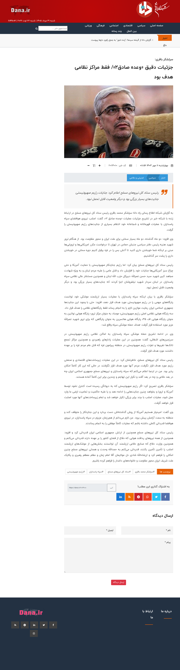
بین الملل (132, 31)
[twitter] (44, 624)
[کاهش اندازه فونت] (87, 165)
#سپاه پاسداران (96, 472)
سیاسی (141, 25)
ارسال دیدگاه (118, 582)
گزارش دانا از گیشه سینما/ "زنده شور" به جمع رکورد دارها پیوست (121, 40)
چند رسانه (117, 31)
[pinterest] (25, 624)
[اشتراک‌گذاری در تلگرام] (138, 497)
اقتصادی (128, 25)
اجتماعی (114, 25)
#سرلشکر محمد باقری (145, 472)
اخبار (163, 178)
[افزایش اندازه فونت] (98, 165)
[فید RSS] (129, 497)
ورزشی (88, 25)
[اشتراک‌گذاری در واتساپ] (147, 497)
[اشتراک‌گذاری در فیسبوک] (165, 497)
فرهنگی (101, 25)
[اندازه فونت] (92, 165)
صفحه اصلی (156, 25)
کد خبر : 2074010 (118, 165)
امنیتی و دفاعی (137, 178)
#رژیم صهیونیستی (76, 472)
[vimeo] (34, 633)
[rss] (15, 624)
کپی (111, 487)
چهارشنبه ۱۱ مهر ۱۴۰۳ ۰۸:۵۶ (154, 165)
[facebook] (53, 624)
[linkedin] (34, 624)
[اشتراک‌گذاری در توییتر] (156, 497)
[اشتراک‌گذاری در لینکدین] (120, 497)
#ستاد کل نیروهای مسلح (119, 472)
